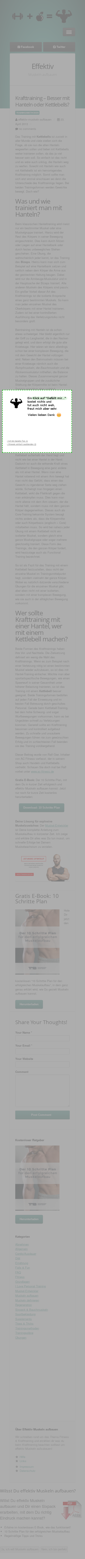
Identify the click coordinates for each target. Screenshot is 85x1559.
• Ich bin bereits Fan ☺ (17, 441)
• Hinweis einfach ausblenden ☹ (21, 444)
